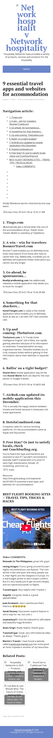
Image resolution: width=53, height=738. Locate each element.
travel (22, 716)
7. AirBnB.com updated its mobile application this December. (26, 144)
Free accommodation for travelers (31, 99)
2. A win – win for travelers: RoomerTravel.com (22, 123)
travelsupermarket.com (21, 644)
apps (9, 716)
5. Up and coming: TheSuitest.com (26, 135)
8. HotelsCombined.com (21, 149)
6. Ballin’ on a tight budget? (23, 138)
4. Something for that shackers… (25, 131)
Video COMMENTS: (25, 166)
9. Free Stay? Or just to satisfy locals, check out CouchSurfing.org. (27, 154)
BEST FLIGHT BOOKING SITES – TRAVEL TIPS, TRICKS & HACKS (29, 161)
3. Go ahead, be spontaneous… (24, 127)
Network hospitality (26, 43)
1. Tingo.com (15, 117)
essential (15, 716)
